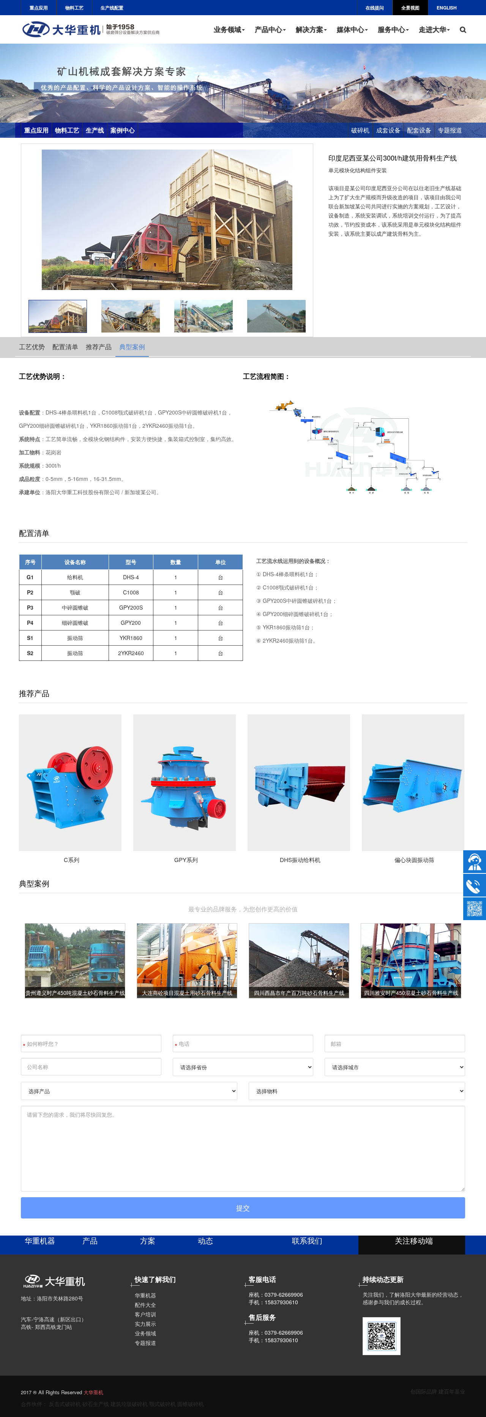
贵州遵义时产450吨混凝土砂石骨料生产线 (75, 992)
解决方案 (309, 29)
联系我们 (307, 1240)
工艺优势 (32, 346)
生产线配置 (112, 7)
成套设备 (388, 130)
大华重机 (93, 1392)
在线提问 (375, 7)
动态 (205, 1240)
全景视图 (410, 7)
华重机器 (40, 1240)
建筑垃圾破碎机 (129, 1404)
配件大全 (145, 1304)
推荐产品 (99, 346)
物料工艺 (74, 7)
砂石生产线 (95, 1404)
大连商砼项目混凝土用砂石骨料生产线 (187, 992)
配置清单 (65, 346)
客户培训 (145, 1314)
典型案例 (132, 346)
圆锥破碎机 (190, 1404)
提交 (243, 1207)
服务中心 (391, 29)
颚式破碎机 (162, 1404)
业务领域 (227, 29)
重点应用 (39, 7)
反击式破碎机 (65, 1404)
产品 (90, 1240)
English (447, 7)
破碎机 (360, 130)
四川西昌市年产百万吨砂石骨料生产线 (299, 992)
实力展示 (145, 1323)
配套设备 (419, 130)
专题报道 (450, 130)
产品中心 (268, 29)
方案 (147, 1240)
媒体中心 (350, 29)
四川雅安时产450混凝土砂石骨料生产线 (411, 992)
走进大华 (432, 29)
